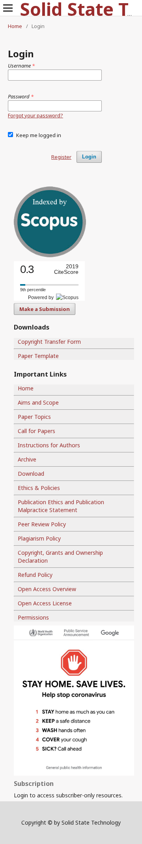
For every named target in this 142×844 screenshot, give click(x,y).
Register (61, 156)
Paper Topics (34, 416)
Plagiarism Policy (39, 538)
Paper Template (38, 356)
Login (89, 157)
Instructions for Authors (49, 445)
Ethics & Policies (39, 488)
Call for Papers (36, 431)
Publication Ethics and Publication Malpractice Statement (61, 506)
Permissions (33, 617)
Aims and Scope (38, 402)
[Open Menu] (8, 8)
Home (15, 26)
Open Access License (45, 603)
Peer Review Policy (42, 524)
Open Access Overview (47, 589)
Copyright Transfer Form (49, 341)
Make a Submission (44, 309)
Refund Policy (35, 574)
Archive (27, 459)
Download (31, 473)
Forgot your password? (35, 115)
